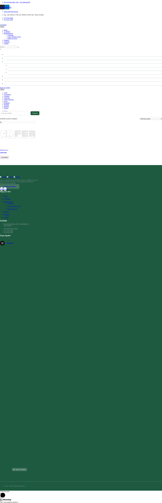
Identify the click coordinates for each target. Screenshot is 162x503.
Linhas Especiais (9, 99)
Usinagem (11, 35)
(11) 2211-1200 (8, 19)
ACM (5, 93)
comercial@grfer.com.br (11, 11)
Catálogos (7, 42)
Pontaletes (7, 103)
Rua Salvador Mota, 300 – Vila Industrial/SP (17, 2)
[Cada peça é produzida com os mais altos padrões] (6, 440)
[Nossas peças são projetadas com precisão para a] (19, 440)
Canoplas (6, 96)
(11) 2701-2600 (8, 18)
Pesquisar (35, 113)
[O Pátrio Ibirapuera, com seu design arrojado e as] (32, 280)
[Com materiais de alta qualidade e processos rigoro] (32, 440)
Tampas (6, 108)
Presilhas (6, 104)
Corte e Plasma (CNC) (14, 37)
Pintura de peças (12, 38)
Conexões (7, 98)
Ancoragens (7, 94)
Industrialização (8, 33)
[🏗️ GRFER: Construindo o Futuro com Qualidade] (19, 370)
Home (5, 30)
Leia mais (5, 157)
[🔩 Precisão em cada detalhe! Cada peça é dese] (32, 351)
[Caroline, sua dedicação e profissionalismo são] (6, 270)
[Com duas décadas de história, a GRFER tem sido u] (19, 286)
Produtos (6, 40)
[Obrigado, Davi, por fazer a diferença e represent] (6, 342)
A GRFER (7, 32)
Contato (6, 43)
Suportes (6, 106)
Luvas (5, 101)
